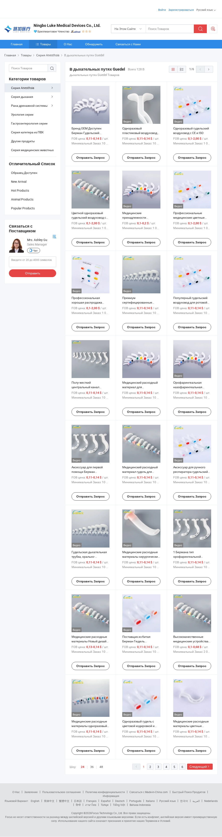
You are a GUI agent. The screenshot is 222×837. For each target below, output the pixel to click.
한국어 (184, 801)
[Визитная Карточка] (54, 236)
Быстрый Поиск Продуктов (188, 792)
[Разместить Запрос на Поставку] (213, 28)
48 (101, 767)
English (35, 801)
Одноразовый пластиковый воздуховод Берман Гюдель (139, 132)
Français (91, 801)
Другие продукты (23, 141)
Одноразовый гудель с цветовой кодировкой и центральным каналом (138, 725)
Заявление (31, 792)
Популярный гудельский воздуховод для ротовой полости (190, 302)
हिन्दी (78, 804)
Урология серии (22, 114)
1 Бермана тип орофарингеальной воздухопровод (187, 556)
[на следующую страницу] (209, 69)
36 (92, 767)
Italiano (150, 801)
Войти (162, 9)
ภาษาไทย (90, 804)
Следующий (198, 766)
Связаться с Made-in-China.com (148, 792)
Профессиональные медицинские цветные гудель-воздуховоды (189, 217)
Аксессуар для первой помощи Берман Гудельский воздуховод (88, 471)
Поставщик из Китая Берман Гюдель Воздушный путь (136, 641)
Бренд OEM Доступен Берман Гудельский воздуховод (86, 132)
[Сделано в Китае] (32, 8)
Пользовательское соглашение (61, 792)
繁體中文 (64, 801)
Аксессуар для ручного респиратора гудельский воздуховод (190, 471)
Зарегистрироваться (181, 9)
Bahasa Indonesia (140, 804)
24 (82, 767)
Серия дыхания (22, 97)
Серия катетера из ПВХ (27, 132)
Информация (111, 796)
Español (106, 801)
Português (135, 801)
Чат (35, 250)
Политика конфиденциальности (105, 792)
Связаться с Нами (128, 44)
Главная (17, 44)
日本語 (78, 801)
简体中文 (49, 801)
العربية (196, 801)
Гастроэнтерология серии (29, 123)
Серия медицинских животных (32, 150)
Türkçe (104, 804)
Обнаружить (94, 44)
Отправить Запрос (90, 157)
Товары (45, 44)
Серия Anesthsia (22, 88)
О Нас (68, 44)
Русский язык (167, 801)
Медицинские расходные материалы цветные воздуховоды (191, 725)
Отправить (32, 273)
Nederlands (211, 801)
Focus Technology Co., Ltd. (107, 813)
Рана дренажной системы (29, 105)
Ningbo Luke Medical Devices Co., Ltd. (67, 25)
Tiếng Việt (119, 804)
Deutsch (120, 801)
